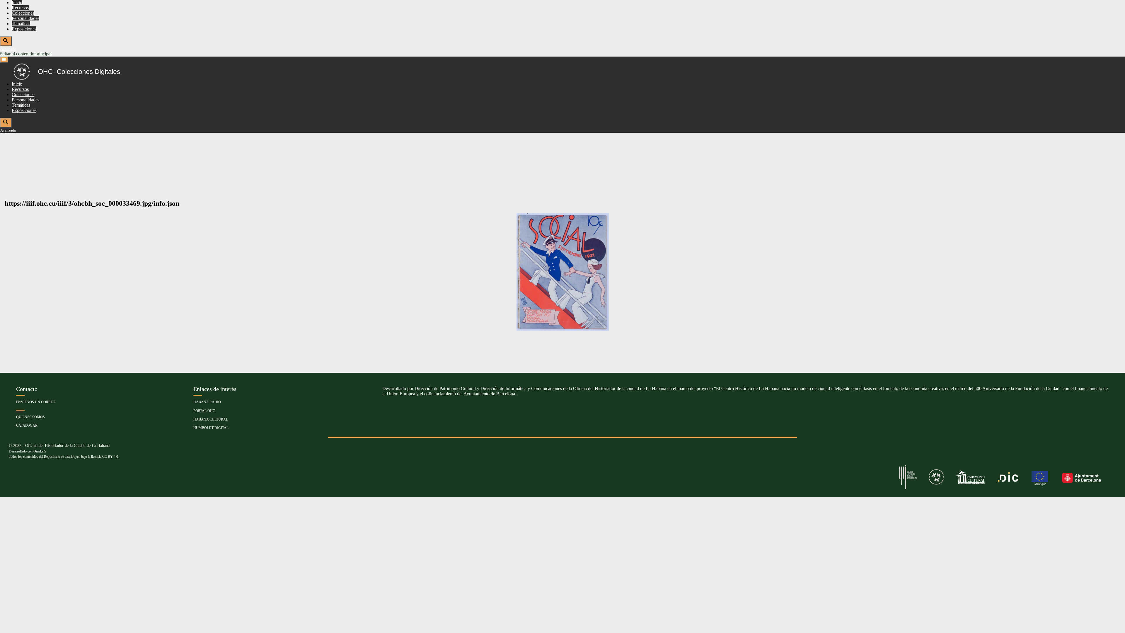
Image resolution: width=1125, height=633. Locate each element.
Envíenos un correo (35, 402)
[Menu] (4, 60)
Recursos (20, 7)
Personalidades (25, 18)
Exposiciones (24, 28)
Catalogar (27, 425)
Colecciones (23, 13)
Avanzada (8, 49)
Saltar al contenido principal (26, 53)
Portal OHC (204, 411)
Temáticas (21, 23)
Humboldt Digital (211, 428)
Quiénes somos (30, 417)
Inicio (17, 2)
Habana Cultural (210, 419)
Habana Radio (207, 402)
